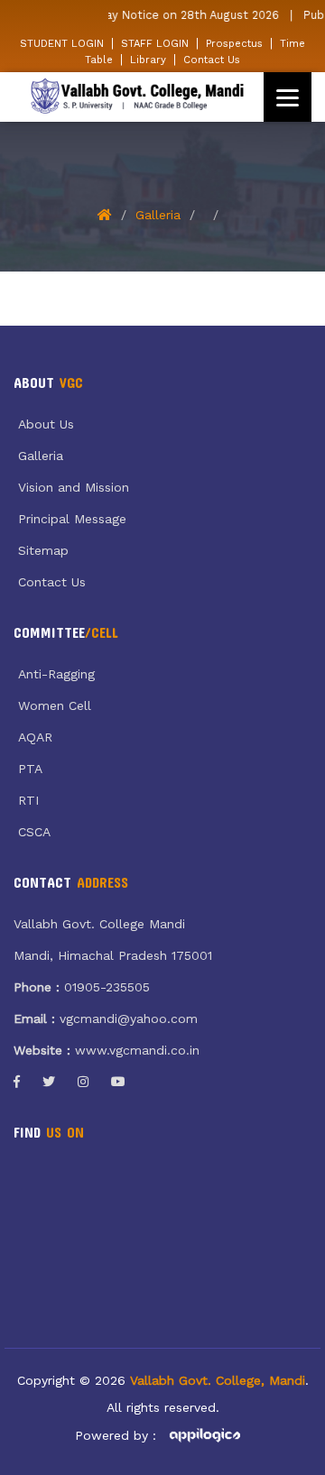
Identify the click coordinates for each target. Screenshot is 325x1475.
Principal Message (72, 519)
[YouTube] (118, 1081)
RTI (28, 800)
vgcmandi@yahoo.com (129, 1018)
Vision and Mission (73, 487)
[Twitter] (48, 1081)
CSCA (34, 832)
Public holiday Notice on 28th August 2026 (155, 15)
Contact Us (211, 59)
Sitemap (43, 550)
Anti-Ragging (56, 674)
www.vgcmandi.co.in (137, 1050)
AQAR (35, 737)
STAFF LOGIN (155, 43)
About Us (46, 424)
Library (148, 59)
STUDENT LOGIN (62, 43)
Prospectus (234, 43)
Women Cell (54, 705)
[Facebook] (17, 1081)
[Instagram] (83, 1081)
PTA (30, 768)
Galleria (158, 214)
